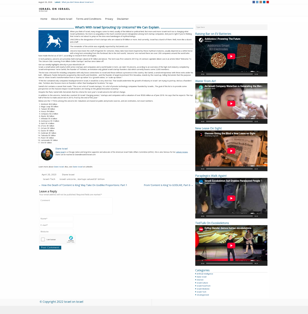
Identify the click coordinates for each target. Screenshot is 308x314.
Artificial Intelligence (205, 273)
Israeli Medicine (203, 289)
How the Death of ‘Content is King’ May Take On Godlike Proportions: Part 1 (82, 185)
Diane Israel (201, 277)
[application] (231, 56)
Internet (200, 280)
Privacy (109, 18)
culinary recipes (182, 152)
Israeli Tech (201, 292)
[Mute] (260, 74)
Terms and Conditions (88, 18)
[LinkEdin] (264, 2)
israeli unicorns (68, 179)
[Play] (198, 74)
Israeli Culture (202, 283)
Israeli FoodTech (203, 286)
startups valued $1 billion (91, 179)
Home (43, 18)
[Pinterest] (267, 2)
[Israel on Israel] (54, 10)
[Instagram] (260, 2)
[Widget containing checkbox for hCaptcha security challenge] (57, 239)
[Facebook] (253, 2)
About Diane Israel (61, 18)
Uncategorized (203, 295)
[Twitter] (257, 2)
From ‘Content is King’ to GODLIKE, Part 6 (168, 185)
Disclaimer (123, 18)
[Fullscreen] (264, 74)
